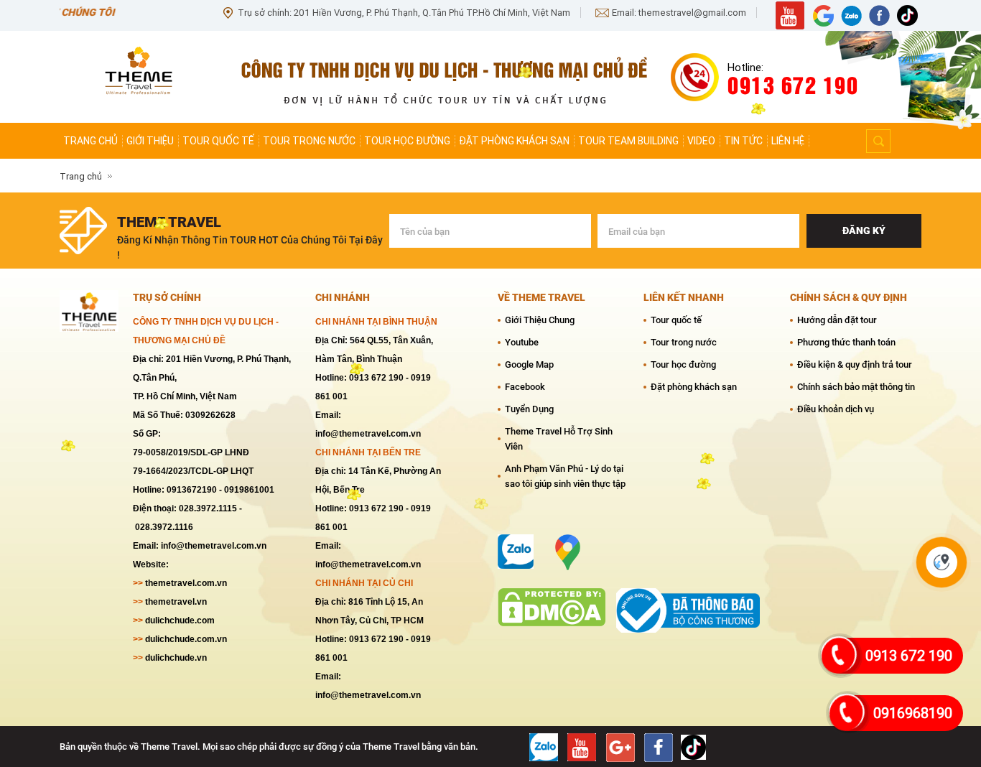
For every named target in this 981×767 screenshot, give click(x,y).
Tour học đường (407, 141)
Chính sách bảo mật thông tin (856, 386)
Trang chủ (90, 141)
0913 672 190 (908, 655)
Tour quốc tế (218, 141)
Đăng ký (863, 230)
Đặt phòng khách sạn (514, 141)
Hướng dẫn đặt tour (837, 320)
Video (701, 141)
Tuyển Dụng (529, 409)
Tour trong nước (309, 141)
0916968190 (912, 713)
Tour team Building (628, 141)
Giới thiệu (150, 141)
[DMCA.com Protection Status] (551, 597)
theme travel (169, 222)
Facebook (525, 386)
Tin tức (743, 141)
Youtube (522, 342)
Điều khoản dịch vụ (835, 409)
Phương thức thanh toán (846, 342)
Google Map (529, 364)
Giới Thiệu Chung (540, 320)
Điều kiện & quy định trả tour (854, 364)
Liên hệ (787, 141)
